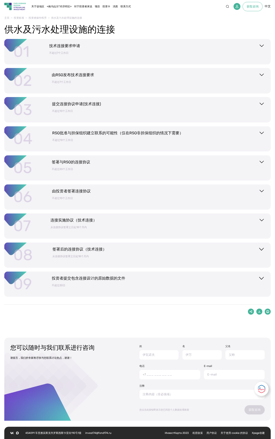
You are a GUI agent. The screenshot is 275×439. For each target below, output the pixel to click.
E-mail (208, 366)
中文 (268, 6)
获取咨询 (253, 6)
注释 (142, 385)
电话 (142, 366)
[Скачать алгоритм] (259, 312)
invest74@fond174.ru (98, 432)
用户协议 (211, 432)
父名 (228, 346)
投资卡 (106, 6)
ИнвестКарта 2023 (177, 432)
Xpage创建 (258, 432)
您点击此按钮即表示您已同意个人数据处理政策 (164, 409)
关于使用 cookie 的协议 (234, 432)
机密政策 (197, 432)
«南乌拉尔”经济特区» (59, 6)
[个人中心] (237, 6)
